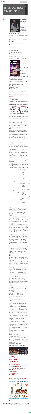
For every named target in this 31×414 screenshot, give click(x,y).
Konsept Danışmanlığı (14, 404)
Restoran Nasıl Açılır (18, 404)
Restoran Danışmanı (18, 403)
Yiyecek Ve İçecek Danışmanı (12, 403)
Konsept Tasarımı (4, 404)
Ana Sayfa (3, 403)
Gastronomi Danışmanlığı (8, 404)
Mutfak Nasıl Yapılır (23, 404)
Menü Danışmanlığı (22, 403)
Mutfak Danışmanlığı (7, 403)
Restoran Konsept (26, 403)
